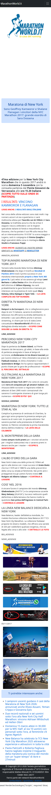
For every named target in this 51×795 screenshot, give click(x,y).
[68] (25, 615)
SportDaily (28, 780)
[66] (25, 549)
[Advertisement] (25, 70)
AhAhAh (38, 780)
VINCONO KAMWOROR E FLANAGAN (19, 203)
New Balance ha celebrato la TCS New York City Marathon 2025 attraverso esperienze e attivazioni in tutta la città (27, 741)
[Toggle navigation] (47, 3)
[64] (25, 589)
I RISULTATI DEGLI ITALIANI (28, 209)
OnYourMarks (15, 780)
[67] (25, 575)
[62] (25, 562)
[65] (25, 602)
